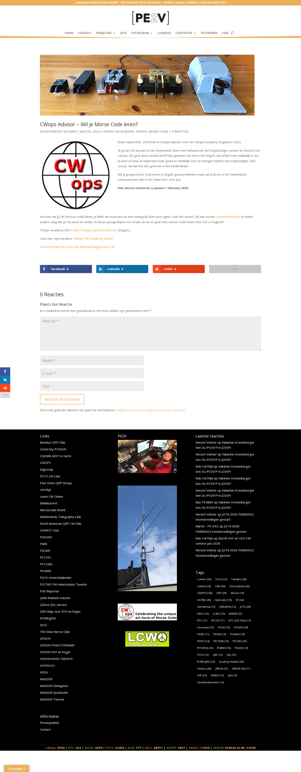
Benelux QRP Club (52, 442)
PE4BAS (45, 571)
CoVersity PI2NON (53, 449)
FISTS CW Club (50, 476)
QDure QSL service (53, 605)
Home (69, 33)
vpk (232, 675)
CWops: (55, 748)
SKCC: (154, 748)
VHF (202, 675)
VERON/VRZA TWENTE (56, 659)
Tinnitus (204, 668)
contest (204, 586)
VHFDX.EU (47, 665)
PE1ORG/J (205, 648)
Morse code (158, 131)
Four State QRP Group (56, 483)
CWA (225, 33)
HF (240, 600)
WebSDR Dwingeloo (54, 686)
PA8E (44, 544)
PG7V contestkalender (56, 578)
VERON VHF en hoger (55, 652)
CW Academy (239, 586)
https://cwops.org (84, 230)
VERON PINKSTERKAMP (57, 645)
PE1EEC (45, 557)
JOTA (123, 33)
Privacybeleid (49, 723)
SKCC (43, 625)
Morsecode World (52, 510)
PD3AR (45, 550)
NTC (202, 620)
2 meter (204, 579)
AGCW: (93, 748)
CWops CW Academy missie (93, 238)
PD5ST (203, 641)
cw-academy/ (107, 230)
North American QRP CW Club (60, 523)
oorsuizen (205, 627)
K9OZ (203, 613)
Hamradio (223, 600)
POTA (203, 655)
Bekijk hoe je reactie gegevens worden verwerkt (150, 410)
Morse (141, 131)
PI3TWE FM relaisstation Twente (63, 584)
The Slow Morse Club (55, 632)
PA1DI (224, 627)
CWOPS (45, 463)
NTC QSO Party (240, 620)
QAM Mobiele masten (55, 598)
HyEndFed (227, 607)
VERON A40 (241, 668)
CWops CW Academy (119, 131)
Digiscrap (46, 469)
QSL (231, 655)
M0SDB (235, 613)
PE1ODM (221, 641)
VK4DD (217, 675)
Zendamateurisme (210, 682)
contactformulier (228, 217)
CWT (221, 593)
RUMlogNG (48, 618)
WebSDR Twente (52, 699)
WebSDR (46, 679)
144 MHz (238, 579)
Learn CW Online (51, 496)
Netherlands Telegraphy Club (60, 517)
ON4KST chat (49, 530)
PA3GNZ (46, 537)
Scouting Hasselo (231, 661)
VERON (45, 638)
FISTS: (115, 748)
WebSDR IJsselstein (54, 692)
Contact (84, 33)
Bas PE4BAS (204, 502)
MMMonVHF (48, 503)
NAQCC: (199, 748)
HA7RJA (45, 490)
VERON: (224, 748)
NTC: (74, 748)
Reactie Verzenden (62, 399)
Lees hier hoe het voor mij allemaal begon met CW (77, 247)
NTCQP (217, 620)
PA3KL (203, 634)
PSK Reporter (50, 591)
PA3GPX (241, 627)
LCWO (219, 613)
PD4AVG (237, 634)
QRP (218, 655)
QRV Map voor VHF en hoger (60, 611)
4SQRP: (175, 748)
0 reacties (180, 131)
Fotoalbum (140, 33)
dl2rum (237, 593)
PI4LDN (241, 648)
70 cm (221, 579)
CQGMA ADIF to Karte (55, 456)
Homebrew (206, 607)
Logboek (164, 33)
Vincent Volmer (63, 131)
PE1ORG (46, 564)
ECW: (134, 748)
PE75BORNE (209, 33)
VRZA (44, 672)
